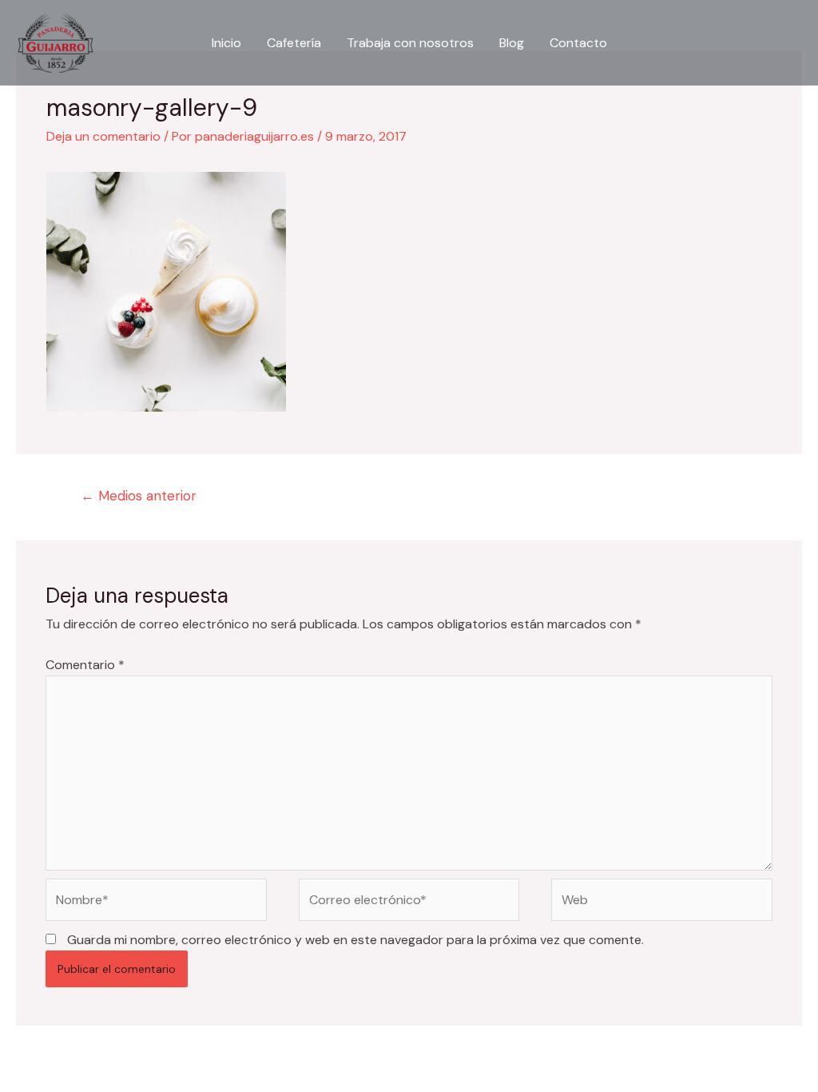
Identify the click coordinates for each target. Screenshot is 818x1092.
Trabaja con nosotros (410, 42)
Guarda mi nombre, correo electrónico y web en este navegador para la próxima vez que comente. (355, 939)
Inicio (226, 42)
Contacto (578, 42)
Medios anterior (139, 495)
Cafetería (294, 42)
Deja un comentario (103, 136)
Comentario (85, 664)
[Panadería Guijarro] (55, 42)
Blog (511, 42)
